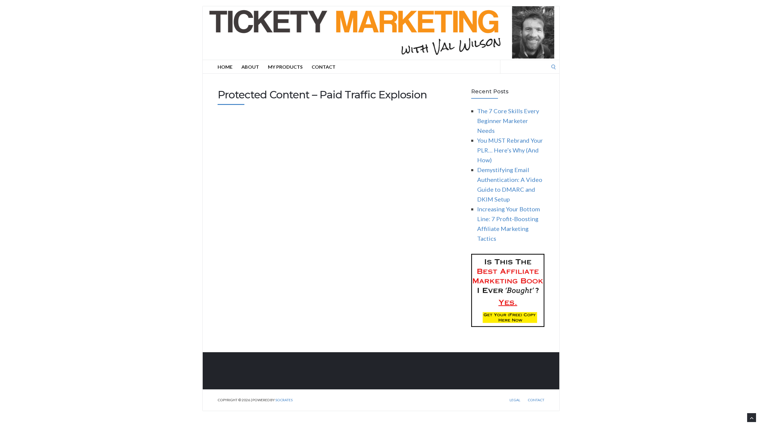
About (250, 67)
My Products (285, 67)
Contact (323, 67)
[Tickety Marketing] (381, 33)
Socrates (284, 400)
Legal (515, 400)
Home (225, 67)
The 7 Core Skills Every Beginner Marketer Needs (508, 120)
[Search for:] (530, 66)
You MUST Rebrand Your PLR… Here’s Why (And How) (510, 150)
